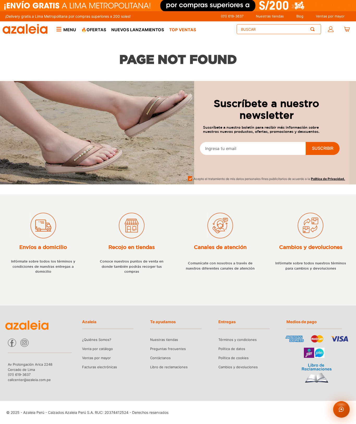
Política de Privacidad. (328, 179)
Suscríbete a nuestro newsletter (266, 109)
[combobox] (279, 29)
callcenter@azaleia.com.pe (29, 380)
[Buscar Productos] (313, 29)
